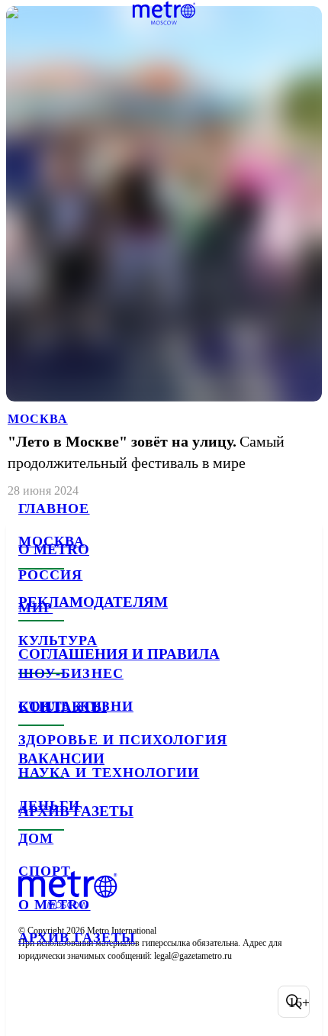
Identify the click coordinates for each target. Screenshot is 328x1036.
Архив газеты (77, 937)
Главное (54, 508)
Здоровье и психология (122, 739)
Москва (51, 541)
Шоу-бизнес (71, 673)
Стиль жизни (75, 706)
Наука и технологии (108, 772)
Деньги (49, 805)
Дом (35, 838)
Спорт (44, 871)
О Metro (54, 904)
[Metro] (164, 13)
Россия (50, 575)
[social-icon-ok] (113, 1001)
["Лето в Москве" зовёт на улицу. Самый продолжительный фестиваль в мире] (164, 253)
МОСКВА (38, 418)
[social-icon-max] (152, 1001)
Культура (58, 640)
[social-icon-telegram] (73, 1001)
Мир (35, 607)
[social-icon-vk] (33, 1001)
